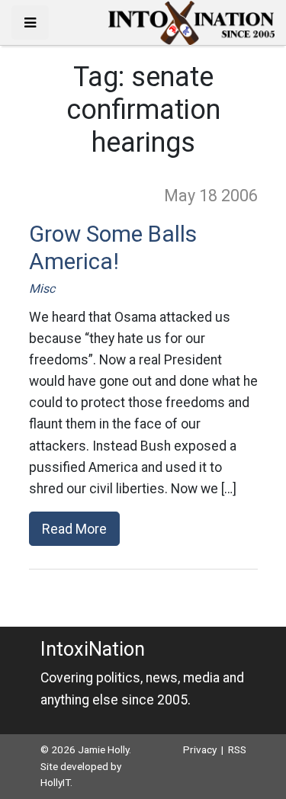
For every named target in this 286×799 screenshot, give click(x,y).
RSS (237, 749)
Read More (74, 529)
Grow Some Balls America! (113, 247)
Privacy (200, 749)
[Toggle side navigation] (30, 22)
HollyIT (55, 782)
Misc (42, 288)
